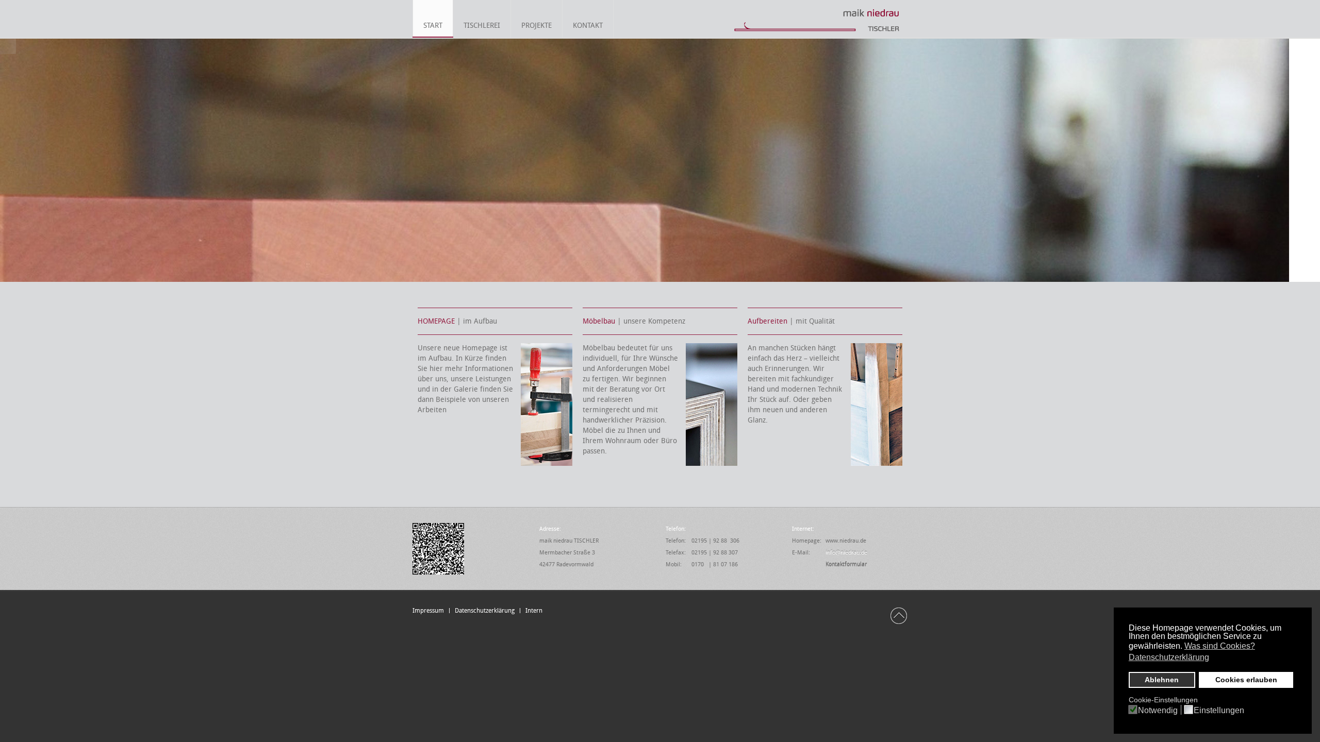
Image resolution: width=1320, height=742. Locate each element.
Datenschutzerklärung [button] (1169, 657)
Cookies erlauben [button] (1246, 680)
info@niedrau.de (846, 552)
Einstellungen (1219, 710)
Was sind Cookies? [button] (1219, 646)
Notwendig (1158, 710)
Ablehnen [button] (1162, 680)
